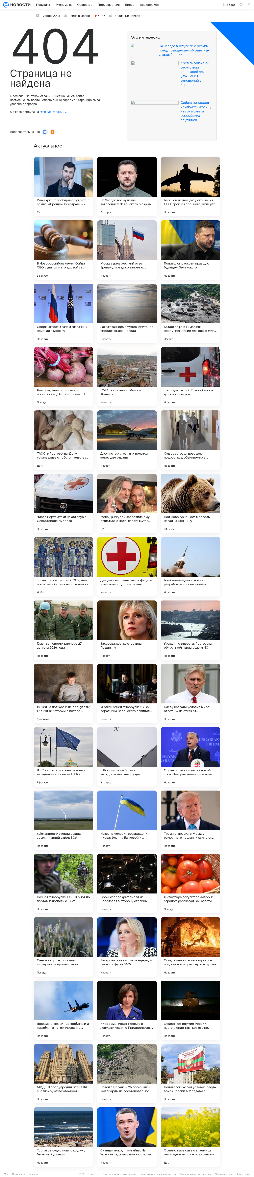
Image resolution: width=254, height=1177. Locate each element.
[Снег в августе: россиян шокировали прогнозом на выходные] (63, 947)
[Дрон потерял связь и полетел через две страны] (127, 440)
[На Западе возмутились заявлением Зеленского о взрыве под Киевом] (127, 186)
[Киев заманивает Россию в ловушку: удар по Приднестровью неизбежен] (127, 1010)
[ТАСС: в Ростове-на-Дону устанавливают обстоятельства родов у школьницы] (63, 440)
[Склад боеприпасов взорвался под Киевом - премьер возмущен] (190, 947)
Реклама (33, 1174)
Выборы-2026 (50, 15)
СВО (101, 15)
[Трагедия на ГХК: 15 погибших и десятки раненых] (190, 376)
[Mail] (6, 5)
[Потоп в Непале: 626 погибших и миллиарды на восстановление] (127, 1073)
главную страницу (53, 112)
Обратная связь (224, 1174)
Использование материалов (195, 1174)
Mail (6, 1174)
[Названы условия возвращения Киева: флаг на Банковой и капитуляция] (127, 820)
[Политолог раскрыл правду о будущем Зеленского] (190, 250)
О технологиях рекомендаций (119, 1174)
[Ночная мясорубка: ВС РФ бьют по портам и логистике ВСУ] (63, 883)
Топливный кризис (126, 15)
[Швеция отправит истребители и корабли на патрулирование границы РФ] (63, 1010)
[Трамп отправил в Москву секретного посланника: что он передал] (190, 820)
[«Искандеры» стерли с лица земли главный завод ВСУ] (63, 820)
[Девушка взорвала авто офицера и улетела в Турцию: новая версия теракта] (127, 567)
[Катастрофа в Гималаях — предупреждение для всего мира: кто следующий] (190, 313)
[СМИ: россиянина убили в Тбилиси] (127, 376)
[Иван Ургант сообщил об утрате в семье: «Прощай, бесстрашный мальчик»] (63, 186)
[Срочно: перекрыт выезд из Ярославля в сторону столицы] (127, 883)
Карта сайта (243, 1174)
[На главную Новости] (20, 5)
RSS (81, 1174)
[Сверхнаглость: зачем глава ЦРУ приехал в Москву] (63, 313)
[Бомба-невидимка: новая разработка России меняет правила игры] (190, 567)
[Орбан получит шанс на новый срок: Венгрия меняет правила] (190, 757)
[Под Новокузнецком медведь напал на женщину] (190, 503)
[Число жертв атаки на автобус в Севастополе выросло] (63, 503)
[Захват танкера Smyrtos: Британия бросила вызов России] (127, 313)
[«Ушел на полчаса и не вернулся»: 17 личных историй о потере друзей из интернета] (63, 693)
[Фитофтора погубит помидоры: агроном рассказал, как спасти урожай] (190, 883)
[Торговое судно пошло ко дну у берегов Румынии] (63, 1137)
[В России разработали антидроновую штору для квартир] (127, 757)
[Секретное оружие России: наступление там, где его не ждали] (190, 1010)
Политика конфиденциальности (158, 1174)
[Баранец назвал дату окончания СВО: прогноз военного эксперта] (190, 186)
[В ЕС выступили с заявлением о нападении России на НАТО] (63, 757)
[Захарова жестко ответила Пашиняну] (127, 630)
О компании (18, 1174)
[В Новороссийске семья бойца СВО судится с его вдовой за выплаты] (63, 250)
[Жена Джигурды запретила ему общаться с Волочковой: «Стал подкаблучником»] (127, 503)
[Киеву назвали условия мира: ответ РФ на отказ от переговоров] (190, 693)
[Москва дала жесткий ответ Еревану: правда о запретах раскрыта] (127, 250)
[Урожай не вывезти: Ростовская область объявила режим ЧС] (190, 630)
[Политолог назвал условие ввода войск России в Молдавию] (190, 1073)
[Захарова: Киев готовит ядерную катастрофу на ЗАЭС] (127, 947)
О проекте (93, 1174)
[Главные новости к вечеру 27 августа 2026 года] (63, 630)
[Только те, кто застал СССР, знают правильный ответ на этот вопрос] (63, 567)
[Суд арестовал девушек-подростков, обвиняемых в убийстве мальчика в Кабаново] (190, 440)
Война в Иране (79, 15)
